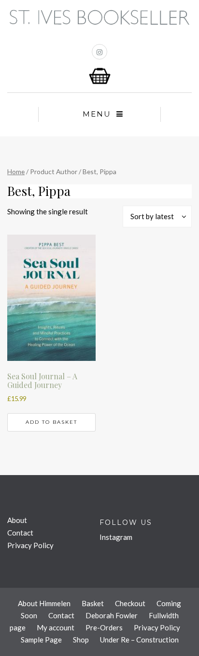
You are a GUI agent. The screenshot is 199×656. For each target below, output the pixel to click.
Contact (20, 532)
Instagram (116, 537)
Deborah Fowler (111, 615)
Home (16, 171)
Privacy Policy (30, 545)
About (17, 520)
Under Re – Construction (139, 639)
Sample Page (41, 639)
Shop (81, 639)
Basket (93, 603)
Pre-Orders (104, 627)
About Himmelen (44, 603)
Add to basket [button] (51, 422)
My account (55, 627)
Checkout (130, 603)
